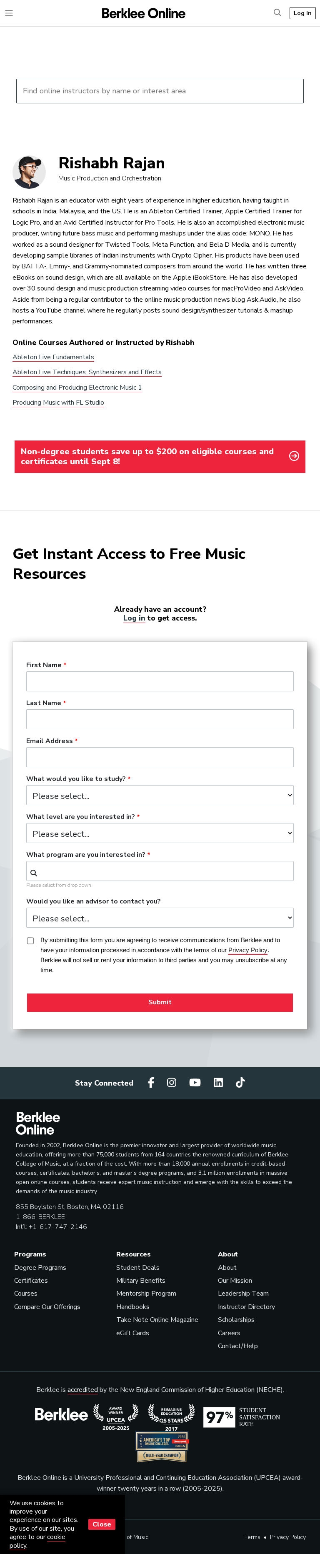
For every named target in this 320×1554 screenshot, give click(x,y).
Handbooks (133, 1306)
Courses (26, 1293)
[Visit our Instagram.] (173, 1083)
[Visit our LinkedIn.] (219, 1083)
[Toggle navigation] (9, 13)
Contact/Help (238, 1346)
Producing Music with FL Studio (58, 402)
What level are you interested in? (80, 817)
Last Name (43, 703)
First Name (44, 665)
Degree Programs (40, 1267)
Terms (252, 1537)
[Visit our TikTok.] (240, 1083)
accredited (83, 1389)
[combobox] (160, 871)
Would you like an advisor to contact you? (93, 902)
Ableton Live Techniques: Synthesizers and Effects (87, 372)
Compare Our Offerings (47, 1306)
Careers (229, 1333)
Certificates (31, 1280)
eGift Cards (132, 1333)
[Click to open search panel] (277, 13)
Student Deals (138, 1267)
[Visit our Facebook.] (152, 1083)
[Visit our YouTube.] (196, 1083)
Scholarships (236, 1319)
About (227, 1267)
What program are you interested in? (85, 855)
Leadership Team (243, 1293)
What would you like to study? (76, 779)
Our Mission (235, 1280)
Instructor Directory (246, 1306)
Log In (303, 13)
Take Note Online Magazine (157, 1319)
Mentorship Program (146, 1293)
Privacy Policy (288, 1537)
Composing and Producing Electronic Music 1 (77, 387)
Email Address (49, 741)
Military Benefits (140, 1280)
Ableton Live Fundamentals (53, 357)
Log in (134, 618)
